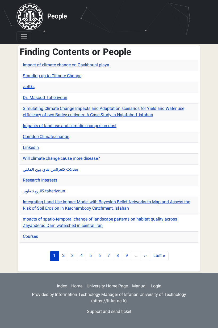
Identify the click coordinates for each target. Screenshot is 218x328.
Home (76, 286)
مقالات (29, 87)
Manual (139, 286)
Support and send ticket (109, 312)
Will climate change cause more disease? (61, 159)
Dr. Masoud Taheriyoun (45, 98)
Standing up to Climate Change (52, 76)
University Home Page (107, 286)
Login (156, 286)
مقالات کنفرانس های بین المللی (50, 169)
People (57, 17)
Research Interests (40, 180)
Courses (30, 237)
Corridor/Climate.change (46, 137)
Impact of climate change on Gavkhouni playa (66, 65)
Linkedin (31, 148)
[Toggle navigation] (23, 36)
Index (62, 286)
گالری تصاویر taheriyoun (44, 191)
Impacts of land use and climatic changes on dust (69, 126)
